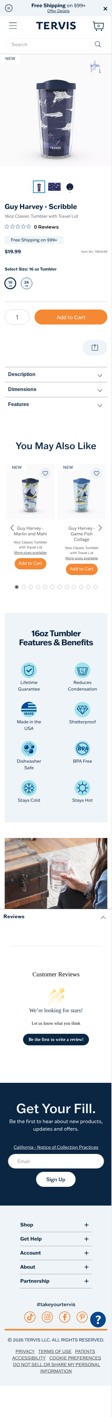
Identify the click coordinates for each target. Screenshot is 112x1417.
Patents (85, 1351)
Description (21, 374)
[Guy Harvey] (96, 67)
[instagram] (47, 1317)
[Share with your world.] (94, 347)
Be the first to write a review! (56, 1039)
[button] (8, 8)
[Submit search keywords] (98, 44)
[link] (39, 187)
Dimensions (22, 389)
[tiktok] (30, 1317)
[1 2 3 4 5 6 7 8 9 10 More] (17, 317)
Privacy (25, 1351)
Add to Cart (71, 317)
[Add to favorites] (45, 473)
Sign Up (55, 1179)
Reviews (14, 916)
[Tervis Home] (56, 26)
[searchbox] (56, 44)
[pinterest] (82, 1317)
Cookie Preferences (75, 1358)
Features (18, 404)
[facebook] (65, 1317)
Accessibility (29, 1358)
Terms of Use (55, 1351)
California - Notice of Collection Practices (56, 1147)
